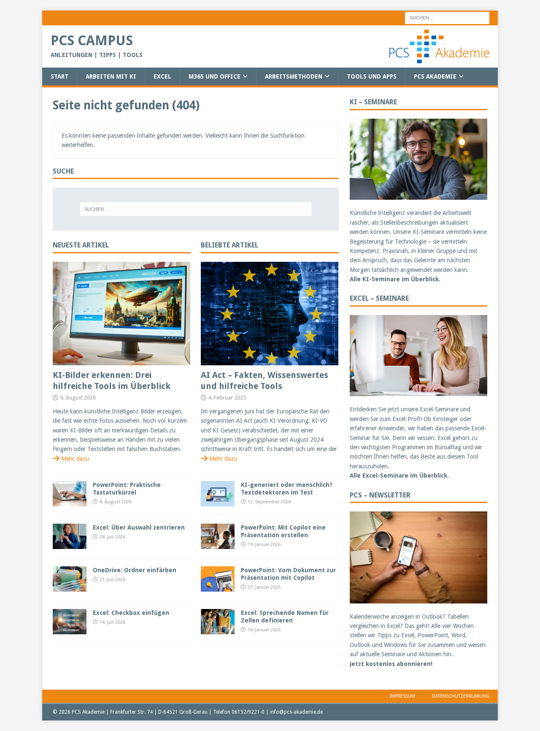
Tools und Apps (372, 76)
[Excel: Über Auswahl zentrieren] (69, 536)
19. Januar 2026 (264, 544)
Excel (162, 76)
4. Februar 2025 (227, 397)
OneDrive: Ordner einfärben (134, 570)
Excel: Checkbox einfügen (131, 612)
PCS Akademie (435, 76)
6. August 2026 (78, 397)
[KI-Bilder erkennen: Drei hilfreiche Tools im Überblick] (122, 313)
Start (59, 76)
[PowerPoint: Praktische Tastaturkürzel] (69, 493)
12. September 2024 (269, 502)
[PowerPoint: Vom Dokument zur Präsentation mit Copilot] (218, 579)
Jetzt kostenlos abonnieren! (391, 663)
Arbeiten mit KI (111, 76)
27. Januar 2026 (264, 587)
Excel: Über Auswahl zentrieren (139, 527)
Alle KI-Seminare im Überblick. (395, 279)
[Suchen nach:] (447, 17)
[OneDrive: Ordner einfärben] (69, 579)
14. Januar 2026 (264, 630)
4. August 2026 (116, 502)
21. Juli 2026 (112, 579)
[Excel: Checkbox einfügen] (69, 621)
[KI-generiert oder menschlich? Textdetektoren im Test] (218, 493)
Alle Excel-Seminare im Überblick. (399, 475)
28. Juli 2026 (112, 537)
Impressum (402, 696)
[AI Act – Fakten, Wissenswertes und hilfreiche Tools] (270, 313)
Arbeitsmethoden (293, 76)
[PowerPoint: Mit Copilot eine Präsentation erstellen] (218, 536)
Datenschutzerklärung (460, 696)
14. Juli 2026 (112, 622)
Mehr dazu (75, 458)
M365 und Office (214, 76)
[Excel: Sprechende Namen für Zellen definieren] (218, 621)
